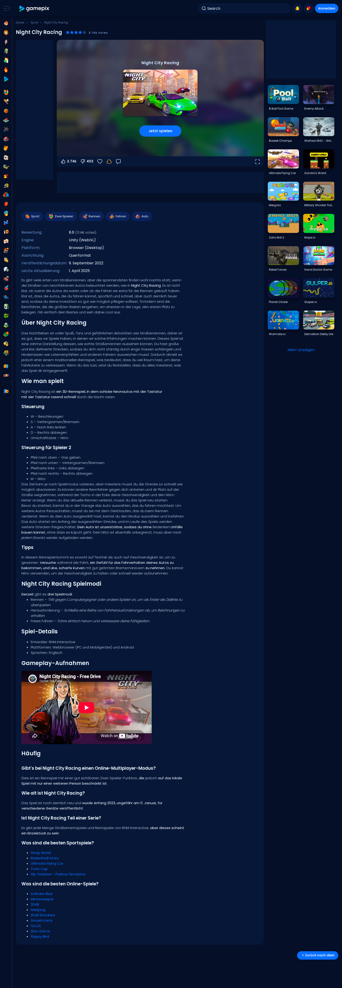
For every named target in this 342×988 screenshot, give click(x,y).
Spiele (20, 22)
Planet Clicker (278, 302)
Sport (34, 22)
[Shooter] (6, 297)
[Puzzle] (6, 269)
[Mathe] (6, 260)
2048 (35, 904)
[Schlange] (6, 315)
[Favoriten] (308, 8)
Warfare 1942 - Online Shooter (319, 141)
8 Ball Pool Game (281, 109)
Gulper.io (310, 302)
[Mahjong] (6, 241)
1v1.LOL (36, 925)
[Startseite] (6, 23)
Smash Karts (42, 920)
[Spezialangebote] (6, 79)
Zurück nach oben (320, 955)
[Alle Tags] (6, 366)
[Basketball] (6, 111)
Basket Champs (280, 141)
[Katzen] (6, 148)
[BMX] (6, 129)
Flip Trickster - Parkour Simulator (58, 874)
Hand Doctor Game (318, 270)
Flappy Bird (40, 936)
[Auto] (6, 139)
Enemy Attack (314, 109)
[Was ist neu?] (297, 8)
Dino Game (40, 931)
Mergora (275, 205)
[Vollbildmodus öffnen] (257, 161)
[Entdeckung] (6, 51)
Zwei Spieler (64, 216)
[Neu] (6, 60)
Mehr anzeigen (301, 350)
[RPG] (6, 287)
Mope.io (309, 237)
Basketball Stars (45, 858)
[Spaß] (6, 213)
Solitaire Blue (42, 893)
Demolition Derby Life (318, 334)
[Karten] (6, 157)
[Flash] (6, 204)
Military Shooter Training (319, 205)
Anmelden (326, 8)
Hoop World (41, 852)
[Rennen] (6, 278)
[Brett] (6, 120)
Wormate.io (277, 334)
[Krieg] (6, 334)
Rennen (94, 216)
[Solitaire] (6, 306)
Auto (144, 216)
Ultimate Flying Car (47, 863)
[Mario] (6, 250)
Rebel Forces (278, 270)
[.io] (6, 232)
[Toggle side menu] (6, 8)
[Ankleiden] (6, 176)
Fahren (121, 216)
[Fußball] (6, 325)
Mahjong (38, 909)
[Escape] (6, 185)
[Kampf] (6, 194)
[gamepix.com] (35, 8)
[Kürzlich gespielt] (6, 32)
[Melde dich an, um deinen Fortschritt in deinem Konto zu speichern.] (109, 161)
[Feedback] (118, 161)
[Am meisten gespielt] (6, 42)
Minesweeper (42, 899)
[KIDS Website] (6, 375)
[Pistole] (6, 222)
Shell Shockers (43, 915)
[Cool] (6, 166)
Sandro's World (315, 173)
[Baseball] (6, 101)
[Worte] (6, 343)
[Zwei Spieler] (6, 92)
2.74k (71, 161)
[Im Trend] (6, 69)
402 (90, 161)
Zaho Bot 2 (276, 237)
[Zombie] (6, 353)
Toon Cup (39, 868)
